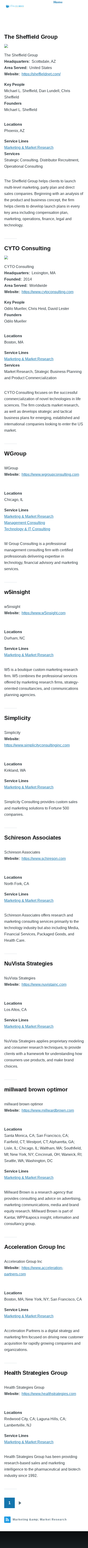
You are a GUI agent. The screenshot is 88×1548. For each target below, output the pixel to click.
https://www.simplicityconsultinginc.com (37, 745)
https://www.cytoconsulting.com (47, 292)
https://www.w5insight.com (43, 613)
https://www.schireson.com (44, 859)
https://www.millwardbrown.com (48, 1110)
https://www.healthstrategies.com (49, 1394)
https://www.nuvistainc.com (44, 984)
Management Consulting (24, 523)
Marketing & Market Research (29, 147)
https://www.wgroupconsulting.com (50, 474)
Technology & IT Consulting (27, 529)
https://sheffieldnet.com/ (41, 74)
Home (58, 2)
